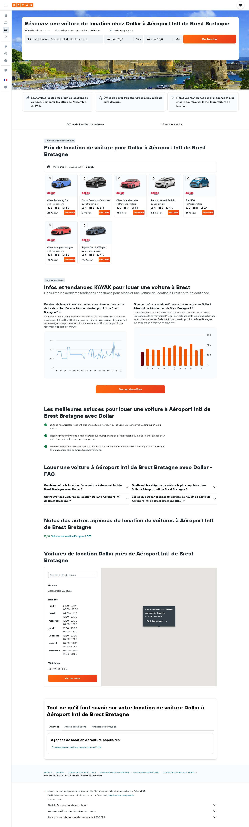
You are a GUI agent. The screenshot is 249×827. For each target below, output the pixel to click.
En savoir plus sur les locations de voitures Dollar (76, 747)
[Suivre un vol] (5, 53)
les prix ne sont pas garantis (121, 795)
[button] (5, 5)
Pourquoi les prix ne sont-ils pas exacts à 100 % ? (76, 817)
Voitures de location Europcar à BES (67, 536)
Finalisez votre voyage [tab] (104, 726)
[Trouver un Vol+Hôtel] (5, 36)
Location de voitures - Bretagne (114, 772)
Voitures (60, 772)
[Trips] (5, 70)
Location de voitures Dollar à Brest (178, 772)
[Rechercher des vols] (5, 15)
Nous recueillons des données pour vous (71, 811)
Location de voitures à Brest (146, 772)
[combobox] (37, 30)
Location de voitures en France (82, 772)
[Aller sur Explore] (5, 46)
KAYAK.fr (48, 772)
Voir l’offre (70, 212)
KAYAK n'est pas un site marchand (67, 805)
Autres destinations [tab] (75, 726)
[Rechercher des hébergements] (5, 22)
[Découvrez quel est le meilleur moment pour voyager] (5, 60)
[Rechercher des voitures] (5, 29)
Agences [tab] (54, 726)
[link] (130, 389)
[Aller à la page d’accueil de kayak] (22, 5)
